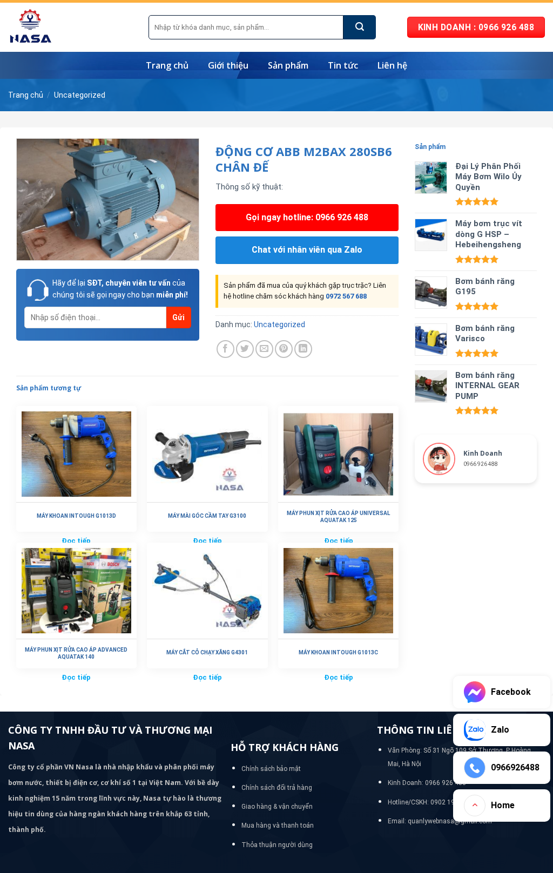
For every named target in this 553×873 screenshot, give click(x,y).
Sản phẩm (288, 65)
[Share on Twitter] (245, 349)
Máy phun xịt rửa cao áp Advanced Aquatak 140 (76, 653)
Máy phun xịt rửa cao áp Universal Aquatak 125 (338, 516)
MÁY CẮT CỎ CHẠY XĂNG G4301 (207, 652)
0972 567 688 (346, 296)
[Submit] (359, 27)
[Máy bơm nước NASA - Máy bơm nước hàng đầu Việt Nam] (70, 27)
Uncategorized (79, 95)
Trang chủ (167, 65)
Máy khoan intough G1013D (76, 516)
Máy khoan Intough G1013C (338, 652)
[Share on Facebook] (225, 349)
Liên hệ (392, 65)
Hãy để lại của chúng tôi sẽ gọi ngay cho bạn (120, 289)
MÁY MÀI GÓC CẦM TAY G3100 (207, 516)
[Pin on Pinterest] (284, 349)
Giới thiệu (228, 65)
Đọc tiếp (76, 677)
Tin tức (343, 65)
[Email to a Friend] (264, 349)
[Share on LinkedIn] (303, 349)
